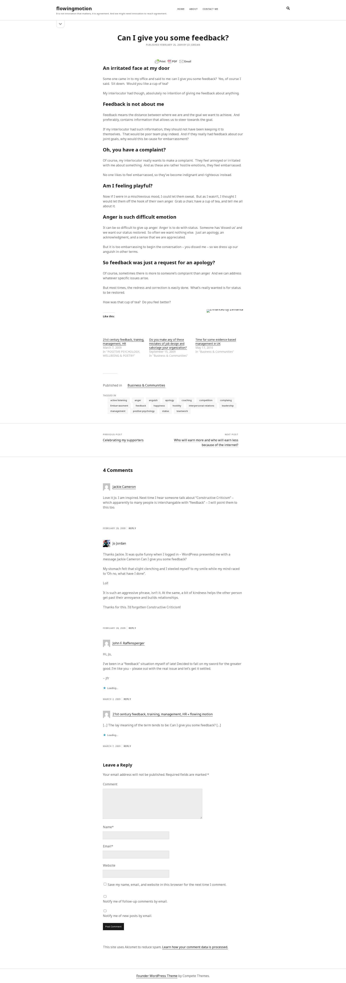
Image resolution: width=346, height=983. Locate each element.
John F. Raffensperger (129, 643)
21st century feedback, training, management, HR (123, 341)
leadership (228, 405)
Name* (108, 827)
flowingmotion (74, 8)
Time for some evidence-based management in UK (215, 341)
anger (138, 400)
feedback (141, 405)
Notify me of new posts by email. (127, 916)
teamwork (182, 410)
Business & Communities (146, 385)
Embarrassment (119, 405)
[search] (288, 8)
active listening (118, 400)
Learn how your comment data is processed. (195, 947)
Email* (108, 846)
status (165, 410)
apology (169, 400)
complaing (226, 400)
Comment (110, 784)
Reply (132, 528)
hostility (177, 405)
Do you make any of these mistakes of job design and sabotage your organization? (168, 343)
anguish (153, 400)
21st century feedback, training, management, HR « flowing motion (163, 714)
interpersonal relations (201, 405)
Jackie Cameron (124, 486)
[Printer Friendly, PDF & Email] (173, 61)
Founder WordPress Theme (156, 976)
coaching (187, 400)
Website (109, 865)
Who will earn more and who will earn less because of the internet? (206, 442)
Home (181, 8)
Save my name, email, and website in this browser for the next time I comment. (167, 884)
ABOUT (193, 8)
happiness (159, 405)
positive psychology (144, 410)
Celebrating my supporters (123, 440)
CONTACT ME (210, 8)
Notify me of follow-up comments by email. (135, 901)
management (117, 410)
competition (205, 400)
